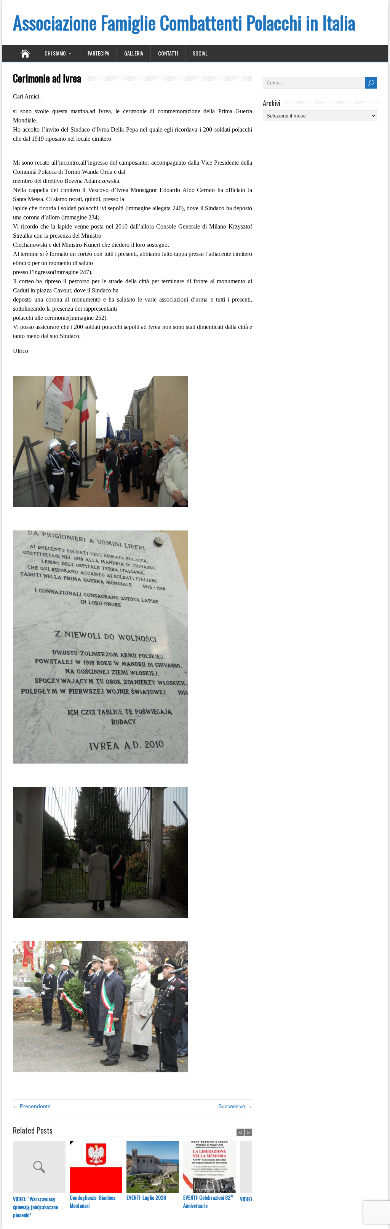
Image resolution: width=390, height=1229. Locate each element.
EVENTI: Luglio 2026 (146, 1197)
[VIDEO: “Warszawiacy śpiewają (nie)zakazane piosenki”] (41, 1168)
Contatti (168, 53)
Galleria (133, 53)
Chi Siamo (55, 53)
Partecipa (98, 53)
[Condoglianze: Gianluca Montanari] (98, 1167)
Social (200, 53)
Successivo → (235, 1106)
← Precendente (32, 1106)
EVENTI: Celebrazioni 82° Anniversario (208, 1201)
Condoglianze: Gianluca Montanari (92, 1201)
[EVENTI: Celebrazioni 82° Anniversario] (211, 1167)
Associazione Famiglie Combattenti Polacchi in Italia (184, 22)
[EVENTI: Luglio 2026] (154, 1167)
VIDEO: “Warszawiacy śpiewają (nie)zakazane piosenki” (35, 1207)
